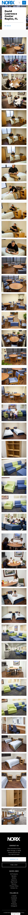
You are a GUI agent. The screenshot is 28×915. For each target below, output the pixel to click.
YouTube (14, 900)
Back (8, 26)
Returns (14, 884)
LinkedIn (14, 896)
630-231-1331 (16, 852)
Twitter (14, 902)
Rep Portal (14, 882)
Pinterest (14, 904)
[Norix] (8, 3)
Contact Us (14, 888)
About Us (14, 880)
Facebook (14, 898)
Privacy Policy (14, 886)
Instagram (14, 906)
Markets (14, 876)
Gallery (14, 878)
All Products (14, 874)
